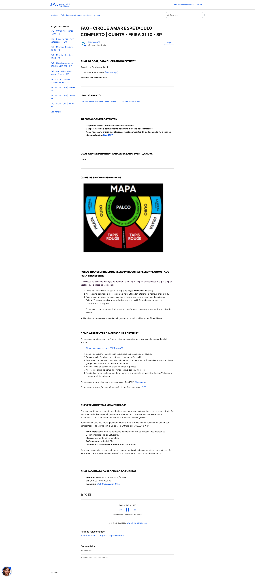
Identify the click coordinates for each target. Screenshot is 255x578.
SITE (144, 387)
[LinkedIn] (89, 495)
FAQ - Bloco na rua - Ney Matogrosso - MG (62, 40)
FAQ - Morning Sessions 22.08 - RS (61, 56)
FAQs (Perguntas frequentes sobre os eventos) (80, 15)
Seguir (169, 43)
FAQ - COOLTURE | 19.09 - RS (62, 97)
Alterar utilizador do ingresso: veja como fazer (102, 535)
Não (134, 510)
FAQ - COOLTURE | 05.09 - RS (62, 105)
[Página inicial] (60, 4)
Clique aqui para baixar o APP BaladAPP (104, 348)
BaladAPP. (108, 135)
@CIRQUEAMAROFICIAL (108, 484)
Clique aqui (140, 382)
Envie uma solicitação (137, 523)
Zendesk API (94, 42)
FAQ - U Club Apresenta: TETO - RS (61, 32)
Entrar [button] (199, 4)
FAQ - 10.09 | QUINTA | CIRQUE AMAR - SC (61, 81)
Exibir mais (55, 111)
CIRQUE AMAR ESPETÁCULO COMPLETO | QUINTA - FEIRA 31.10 (111, 101)
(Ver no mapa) (111, 72)
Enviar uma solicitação (184, 4)
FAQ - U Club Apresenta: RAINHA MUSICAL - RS (61, 65)
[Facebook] (82, 495)
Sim (120, 510)
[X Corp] (85, 495)
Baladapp (54, 15)
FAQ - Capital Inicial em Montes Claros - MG (61, 73)
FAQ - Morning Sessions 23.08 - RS (61, 48)
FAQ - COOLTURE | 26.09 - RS (62, 89)
